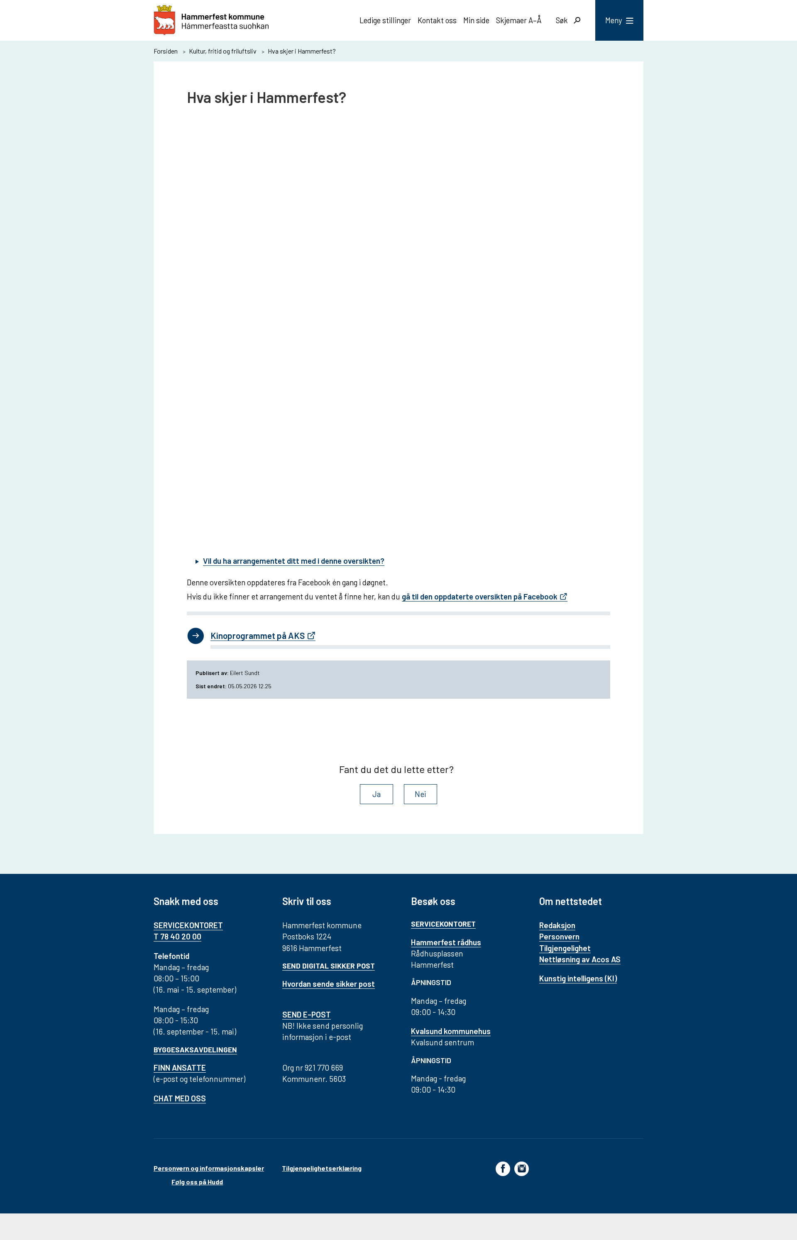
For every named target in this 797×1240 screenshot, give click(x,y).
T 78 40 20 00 (177, 936)
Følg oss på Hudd (197, 1182)
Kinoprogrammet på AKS (257, 635)
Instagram (521, 1168)
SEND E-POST (306, 1014)
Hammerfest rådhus (446, 942)
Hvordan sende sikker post (328, 983)
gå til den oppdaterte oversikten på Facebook (479, 596)
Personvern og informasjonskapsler (209, 1168)
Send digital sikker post (328, 965)
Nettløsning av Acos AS (580, 959)
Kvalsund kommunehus (451, 1031)
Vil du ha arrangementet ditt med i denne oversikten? (293, 560)
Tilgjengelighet (565, 948)
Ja (376, 794)
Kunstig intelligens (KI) (578, 978)
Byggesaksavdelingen (195, 1049)
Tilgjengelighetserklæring (322, 1168)
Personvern (559, 936)
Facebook (503, 1168)
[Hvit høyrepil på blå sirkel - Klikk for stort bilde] (195, 636)
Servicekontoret (443, 923)
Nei (420, 794)
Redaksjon (557, 925)
